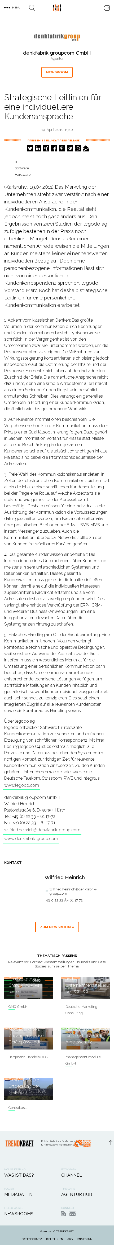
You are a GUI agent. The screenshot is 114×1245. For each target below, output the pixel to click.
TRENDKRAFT (65, 1231)
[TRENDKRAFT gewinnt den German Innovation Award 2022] (82, 1145)
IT (16, 162)
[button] (30, 148)
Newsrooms (18, 1213)
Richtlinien (54, 1239)
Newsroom (57, 72)
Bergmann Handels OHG (28, 1057)
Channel (71, 1175)
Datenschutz (32, 1239)
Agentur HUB (76, 1194)
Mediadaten (18, 1194)
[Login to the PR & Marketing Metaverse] (107, 8)
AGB (70, 1239)
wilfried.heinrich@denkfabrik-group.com (42, 829)
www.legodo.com (21, 785)
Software (22, 168)
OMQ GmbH (18, 1007)
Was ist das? (19, 1175)
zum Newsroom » (57, 927)
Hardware (22, 175)
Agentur (57, 58)
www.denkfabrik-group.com (31, 838)
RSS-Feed (63, 1213)
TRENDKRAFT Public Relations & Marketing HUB (57, 8)
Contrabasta (18, 1108)
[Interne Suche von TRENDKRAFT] (32, 8)
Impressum (85, 1239)
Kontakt (72, 1214)
